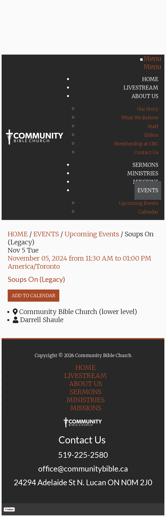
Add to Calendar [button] (33, 295)
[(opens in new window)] (9, 509)
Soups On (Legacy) (36, 279)
